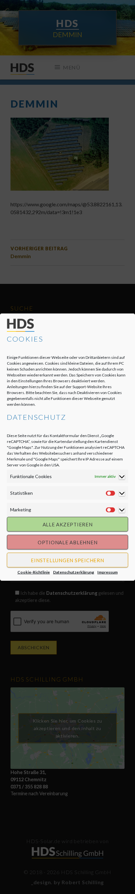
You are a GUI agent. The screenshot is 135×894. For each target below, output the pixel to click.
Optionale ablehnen (68, 542)
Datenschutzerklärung (73, 572)
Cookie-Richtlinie (33, 572)
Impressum (107, 572)
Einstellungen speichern (67, 560)
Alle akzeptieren (68, 524)
